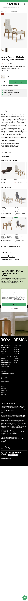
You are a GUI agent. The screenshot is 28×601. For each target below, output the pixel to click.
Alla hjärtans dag (5, 381)
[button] (24, 4)
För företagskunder (5, 369)
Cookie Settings (14, 308)
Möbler (15, 347)
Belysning (16, 349)
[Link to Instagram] (5, 447)
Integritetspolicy (5, 366)
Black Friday (4, 394)
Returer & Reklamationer (7, 356)
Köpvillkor (3, 353)
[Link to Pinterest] (9, 447)
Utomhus (3, 384)
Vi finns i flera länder (6, 413)
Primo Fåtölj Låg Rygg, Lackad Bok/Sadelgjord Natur (6, 237)
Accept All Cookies (14, 304)
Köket (15, 356)
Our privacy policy (17, 299)
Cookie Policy (4, 367)
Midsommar (4, 390)
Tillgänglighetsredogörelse (7, 373)
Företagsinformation (6, 362)
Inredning (16, 353)
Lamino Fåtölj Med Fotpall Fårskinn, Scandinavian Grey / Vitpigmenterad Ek (19, 209)
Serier (15, 362)
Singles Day (3, 392)
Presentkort (3, 351)
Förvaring (16, 358)
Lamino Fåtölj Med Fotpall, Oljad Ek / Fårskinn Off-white (19, 180)
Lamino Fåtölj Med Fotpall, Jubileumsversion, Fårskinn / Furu (19, 237)
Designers (3, 371)
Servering (16, 351)
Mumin (2, 386)
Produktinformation (6, 152)
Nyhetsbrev (3, 349)
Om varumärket (5, 156)
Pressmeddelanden (5, 364)
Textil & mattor (17, 354)
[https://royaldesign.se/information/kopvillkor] (13, 455)
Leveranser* (4, 354)
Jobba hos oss (4, 360)
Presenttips (3, 388)
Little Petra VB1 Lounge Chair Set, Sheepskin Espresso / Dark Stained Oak (6, 180)
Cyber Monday (4, 396)
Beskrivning (4, 111)
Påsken (2, 383)
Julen (2, 397)
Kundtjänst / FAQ (5, 347)
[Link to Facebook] (2, 447)
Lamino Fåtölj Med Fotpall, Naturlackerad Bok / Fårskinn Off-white (6, 209)
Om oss (3, 358)
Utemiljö (16, 360)
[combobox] (14, 77)
